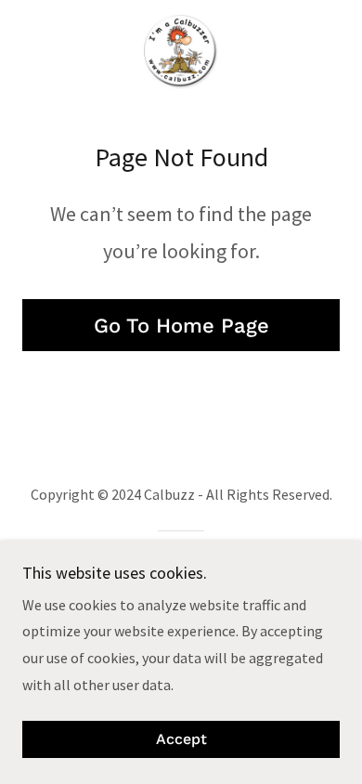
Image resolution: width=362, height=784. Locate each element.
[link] (180, 52)
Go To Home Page (181, 325)
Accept (181, 740)
